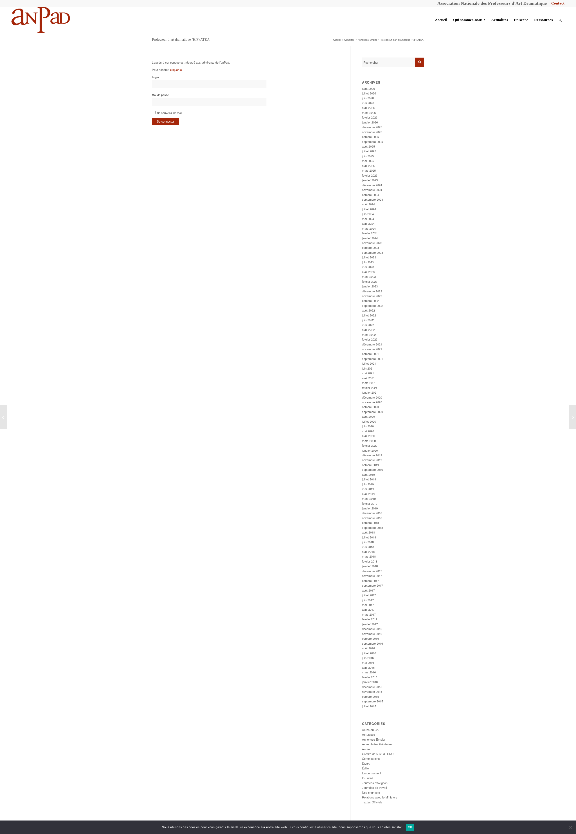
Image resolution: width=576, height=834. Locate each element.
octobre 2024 (370, 195)
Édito (365, 768)
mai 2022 (368, 325)
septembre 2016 (372, 643)
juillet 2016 (369, 653)
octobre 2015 (370, 696)
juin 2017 (368, 600)
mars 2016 (369, 672)
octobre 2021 (370, 354)
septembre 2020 (372, 412)
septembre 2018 (372, 527)
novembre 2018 (372, 518)
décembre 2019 (372, 455)
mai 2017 (368, 605)
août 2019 (368, 474)
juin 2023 (368, 262)
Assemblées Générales (377, 744)
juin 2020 (368, 426)
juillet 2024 (369, 209)
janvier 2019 (370, 508)
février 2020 (369, 445)
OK (410, 827)
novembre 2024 (372, 190)
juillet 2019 (369, 479)
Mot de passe (160, 95)
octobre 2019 (370, 465)
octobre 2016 (370, 638)
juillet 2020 (369, 421)
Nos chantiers (371, 792)
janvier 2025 (370, 180)
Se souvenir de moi (169, 113)
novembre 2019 (372, 460)
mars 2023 (369, 276)
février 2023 (369, 281)
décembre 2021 (372, 344)
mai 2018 (368, 547)
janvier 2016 (370, 682)
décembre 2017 (372, 571)
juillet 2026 (369, 93)
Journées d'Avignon (374, 783)
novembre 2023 (372, 243)
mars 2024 (369, 228)
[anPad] (40, 20)
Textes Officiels (372, 802)
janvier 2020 (370, 450)
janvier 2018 (370, 566)
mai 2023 (368, 267)
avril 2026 (368, 107)
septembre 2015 (372, 701)
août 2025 (368, 146)
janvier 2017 (370, 624)
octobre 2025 (370, 137)
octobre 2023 (370, 247)
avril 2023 (368, 272)
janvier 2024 (370, 238)
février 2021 (369, 388)
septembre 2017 (372, 585)
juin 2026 (368, 98)
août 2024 (368, 204)
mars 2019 (369, 498)
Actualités (368, 734)
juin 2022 (368, 320)
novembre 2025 (372, 132)
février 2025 (369, 175)
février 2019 (369, 503)
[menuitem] (557, 3)
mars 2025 (369, 170)
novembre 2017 (372, 576)
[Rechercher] (560, 20)
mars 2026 (369, 112)
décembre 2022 (372, 291)
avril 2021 (368, 378)
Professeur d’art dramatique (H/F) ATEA (181, 39)
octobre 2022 (370, 300)
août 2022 (368, 310)
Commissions (371, 758)
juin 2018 (368, 542)
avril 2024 (368, 223)
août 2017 (368, 590)
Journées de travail (374, 787)
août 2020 (368, 416)
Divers (366, 763)
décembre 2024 (372, 185)
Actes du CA (370, 730)
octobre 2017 (370, 580)
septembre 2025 (372, 141)
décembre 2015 (372, 687)
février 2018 (369, 561)
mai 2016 (368, 662)
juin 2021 (368, 368)
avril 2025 (368, 166)
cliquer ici (176, 69)
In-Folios (367, 778)
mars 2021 (369, 383)
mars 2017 (369, 614)
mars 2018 (369, 556)
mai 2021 (368, 373)
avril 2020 (368, 436)
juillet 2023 (369, 257)
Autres (366, 749)
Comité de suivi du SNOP (379, 754)
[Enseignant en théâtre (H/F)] (3, 417)
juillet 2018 (369, 537)
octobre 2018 (370, 522)
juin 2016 (368, 658)
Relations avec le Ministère (379, 797)
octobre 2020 (370, 407)
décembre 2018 (372, 513)
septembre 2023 (372, 252)
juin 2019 (368, 484)
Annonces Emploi (373, 739)
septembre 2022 (372, 305)
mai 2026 (368, 103)
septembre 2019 (372, 469)
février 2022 (369, 339)
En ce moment (371, 773)
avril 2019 (368, 494)
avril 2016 (368, 667)
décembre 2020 (372, 397)
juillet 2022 (369, 315)
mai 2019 (368, 489)
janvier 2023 (370, 286)
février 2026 (369, 117)
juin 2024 (368, 214)
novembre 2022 (372, 296)
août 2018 (368, 532)
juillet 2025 (369, 151)
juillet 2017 (369, 595)
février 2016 (369, 677)
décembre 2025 (372, 127)
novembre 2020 (372, 402)
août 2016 (368, 648)
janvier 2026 (370, 122)
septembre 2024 (372, 199)
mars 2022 (369, 334)
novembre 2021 (372, 349)
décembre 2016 (372, 629)
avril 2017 (368, 609)
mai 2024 (368, 219)
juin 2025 (368, 156)
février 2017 (369, 619)
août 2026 (368, 88)
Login (155, 77)
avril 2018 (368, 551)
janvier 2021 (370, 392)
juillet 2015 (369, 706)
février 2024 (369, 233)
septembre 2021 (372, 358)
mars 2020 (369, 441)
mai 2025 (368, 161)
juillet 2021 (369, 363)
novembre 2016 (372, 634)
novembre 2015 (372, 691)
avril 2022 (368, 329)
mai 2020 (368, 431)
